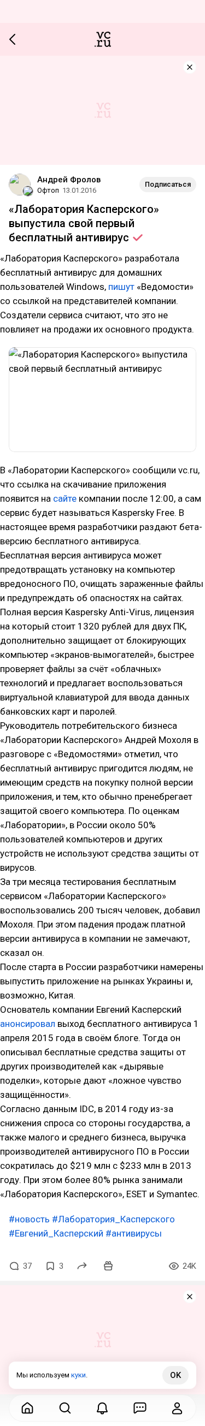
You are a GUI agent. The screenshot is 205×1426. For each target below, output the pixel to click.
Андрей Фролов (69, 180)
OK (175, 1375)
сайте (65, 498)
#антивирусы (134, 1233)
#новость (29, 1219)
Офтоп (48, 190)
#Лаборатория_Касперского (113, 1219)
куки (78, 1375)
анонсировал (27, 1023)
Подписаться (168, 184)
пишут (121, 286)
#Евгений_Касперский (56, 1233)
